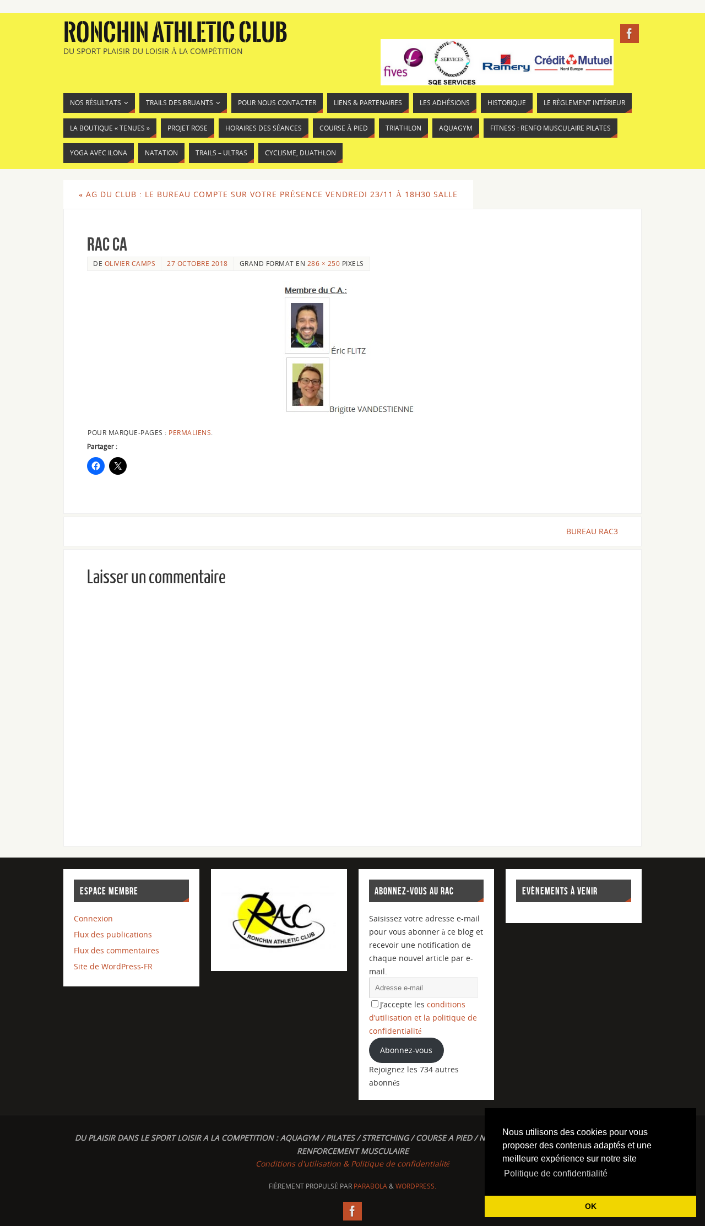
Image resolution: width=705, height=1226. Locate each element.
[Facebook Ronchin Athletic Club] (629, 33)
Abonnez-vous (406, 1050)
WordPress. (415, 1186)
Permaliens (190, 432)
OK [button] (590, 1206)
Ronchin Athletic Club (175, 33)
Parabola (370, 1186)
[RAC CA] (352, 350)
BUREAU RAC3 (592, 531)
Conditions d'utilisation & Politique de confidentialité (352, 1163)
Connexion (93, 918)
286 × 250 (323, 263)
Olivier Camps (130, 263)
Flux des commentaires (116, 950)
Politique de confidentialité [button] (556, 1173)
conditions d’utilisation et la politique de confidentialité (423, 1017)
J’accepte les (423, 1017)
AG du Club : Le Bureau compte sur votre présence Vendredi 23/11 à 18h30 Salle (268, 194)
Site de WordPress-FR (113, 966)
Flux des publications (113, 934)
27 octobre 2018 (197, 263)
